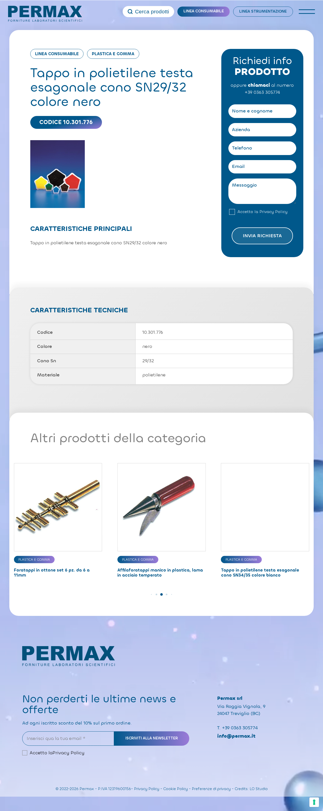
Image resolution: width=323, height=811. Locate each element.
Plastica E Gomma (113, 53)
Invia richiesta (262, 236)
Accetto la (262, 212)
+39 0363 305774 (262, 92)
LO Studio (259, 788)
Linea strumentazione (263, 11)
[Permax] (45, 14)
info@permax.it (236, 736)
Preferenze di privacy (211, 788)
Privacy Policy (273, 212)
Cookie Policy (175, 788)
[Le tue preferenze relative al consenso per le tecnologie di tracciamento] (314, 802)
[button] (151, 594)
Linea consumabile (203, 11)
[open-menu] (307, 11)
